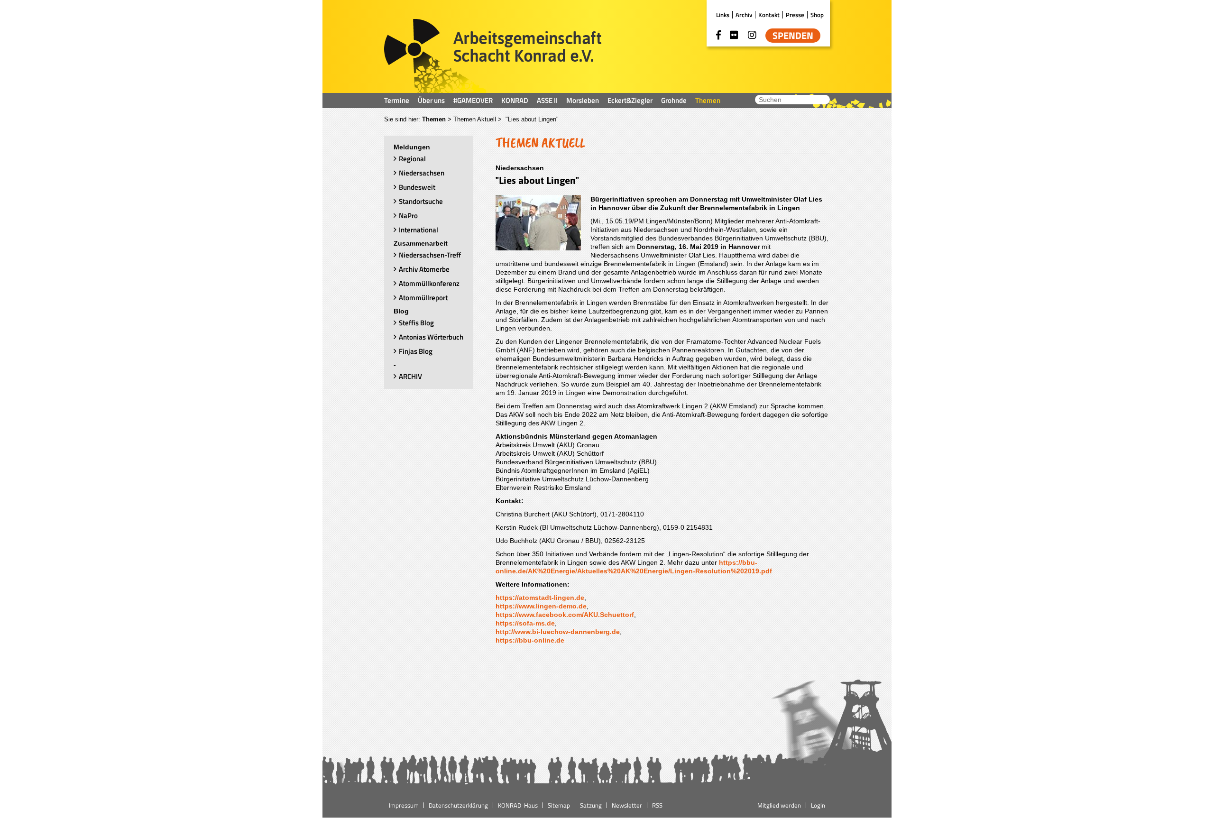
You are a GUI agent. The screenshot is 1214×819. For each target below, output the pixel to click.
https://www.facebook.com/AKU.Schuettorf (565, 614)
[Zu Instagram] (752, 35)
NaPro (408, 215)
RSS (657, 805)
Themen (707, 100)
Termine (396, 100)
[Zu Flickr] (734, 35)
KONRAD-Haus (518, 805)
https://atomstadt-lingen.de (540, 597)
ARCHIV (410, 376)
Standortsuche (421, 201)
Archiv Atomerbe (424, 269)
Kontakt (769, 14)
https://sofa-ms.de (525, 623)
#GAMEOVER (473, 100)
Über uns (431, 100)
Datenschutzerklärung (458, 805)
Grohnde (674, 100)
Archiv (744, 14)
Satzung (591, 805)
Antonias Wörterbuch (431, 336)
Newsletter (627, 805)
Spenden (793, 35)
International (418, 229)
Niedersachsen (421, 172)
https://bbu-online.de (530, 640)
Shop (817, 14)
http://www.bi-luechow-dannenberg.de (558, 631)
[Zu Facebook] (718, 35)
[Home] (493, 56)
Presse (795, 14)
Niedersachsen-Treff (430, 254)
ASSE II (547, 100)
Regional (412, 158)
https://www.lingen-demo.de (541, 606)
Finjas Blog (415, 351)
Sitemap (559, 805)
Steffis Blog (416, 322)
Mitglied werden (779, 805)
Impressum (404, 805)
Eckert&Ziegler (630, 100)
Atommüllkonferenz (429, 283)
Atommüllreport (423, 297)
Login (818, 805)
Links (722, 14)
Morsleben (582, 100)
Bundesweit (417, 187)
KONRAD (514, 100)
